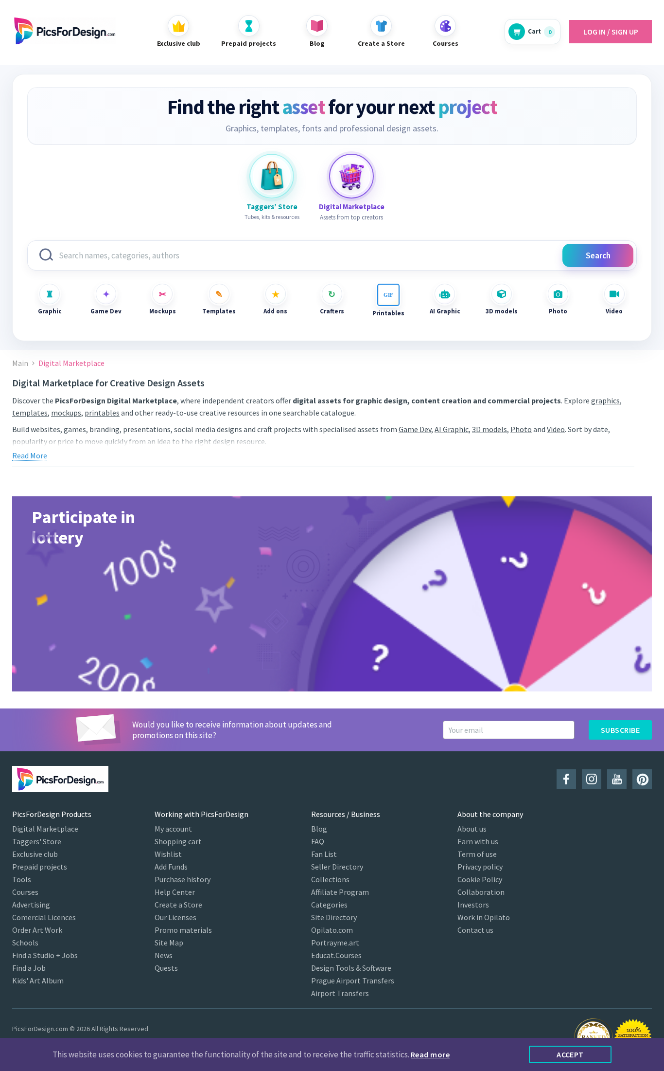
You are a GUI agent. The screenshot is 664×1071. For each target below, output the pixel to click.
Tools (21, 879)
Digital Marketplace (45, 829)
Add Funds (171, 866)
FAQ (317, 841)
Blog (319, 829)
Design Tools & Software (351, 968)
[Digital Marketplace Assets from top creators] (351, 176)
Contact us (475, 930)
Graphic (50, 311)
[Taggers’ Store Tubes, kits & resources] (271, 176)
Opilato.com (332, 930)
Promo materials (183, 930)
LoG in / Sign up (610, 31)
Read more (430, 1054)
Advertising (31, 904)
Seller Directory (337, 866)
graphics (605, 400)
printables (102, 413)
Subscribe (620, 730)
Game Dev (106, 311)
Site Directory (334, 917)
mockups (66, 413)
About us (472, 829)
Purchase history (182, 879)
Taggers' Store (36, 841)
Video (614, 311)
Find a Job (29, 968)
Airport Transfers (340, 993)
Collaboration (481, 892)
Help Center (175, 892)
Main (20, 363)
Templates (219, 311)
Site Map (169, 942)
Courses (25, 892)
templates (30, 413)
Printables (388, 313)
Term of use (477, 854)
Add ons (275, 311)
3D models (502, 311)
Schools (25, 942)
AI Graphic (445, 311)
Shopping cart (178, 841)
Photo (558, 311)
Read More (29, 455)
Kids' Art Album (38, 980)
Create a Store (178, 904)
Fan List (324, 854)
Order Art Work (37, 930)
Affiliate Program (340, 892)
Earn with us (477, 841)
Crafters (332, 311)
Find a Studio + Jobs (45, 955)
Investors (473, 904)
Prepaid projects (39, 866)
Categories (329, 904)
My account (173, 829)
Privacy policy (480, 866)
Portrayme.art (335, 942)
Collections (330, 879)
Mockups (162, 311)
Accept (570, 1054)
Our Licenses (175, 917)
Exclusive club (35, 854)
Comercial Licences (44, 917)
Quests (166, 968)
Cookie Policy (479, 879)
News (164, 955)
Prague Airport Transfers (352, 980)
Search (598, 255)
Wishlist (168, 854)
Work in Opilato (483, 917)
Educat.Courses (336, 955)
